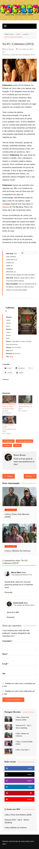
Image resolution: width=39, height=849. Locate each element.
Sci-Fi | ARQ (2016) (25, 404)
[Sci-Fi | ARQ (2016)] (25, 399)
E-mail (5, 664)
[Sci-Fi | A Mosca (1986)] (9, 420)
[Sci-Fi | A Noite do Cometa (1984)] (9, 399)
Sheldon (6, 207)
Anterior (10, 476)
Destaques (26, 55)
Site (3, 673)
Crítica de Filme (16, 55)
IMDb (11, 356)
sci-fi (18, 445)
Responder (8, 592)
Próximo (29, 476)
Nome (5, 654)
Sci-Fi (33, 55)
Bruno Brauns (9, 49)
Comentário (7, 641)
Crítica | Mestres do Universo (18, 551)
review (7, 445)
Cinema (7, 55)
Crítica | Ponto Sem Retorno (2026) (18, 815)
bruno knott (18, 603)
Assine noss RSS (13, 809)
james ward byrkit (25, 441)
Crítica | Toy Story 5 (22, 750)
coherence (9, 441)
